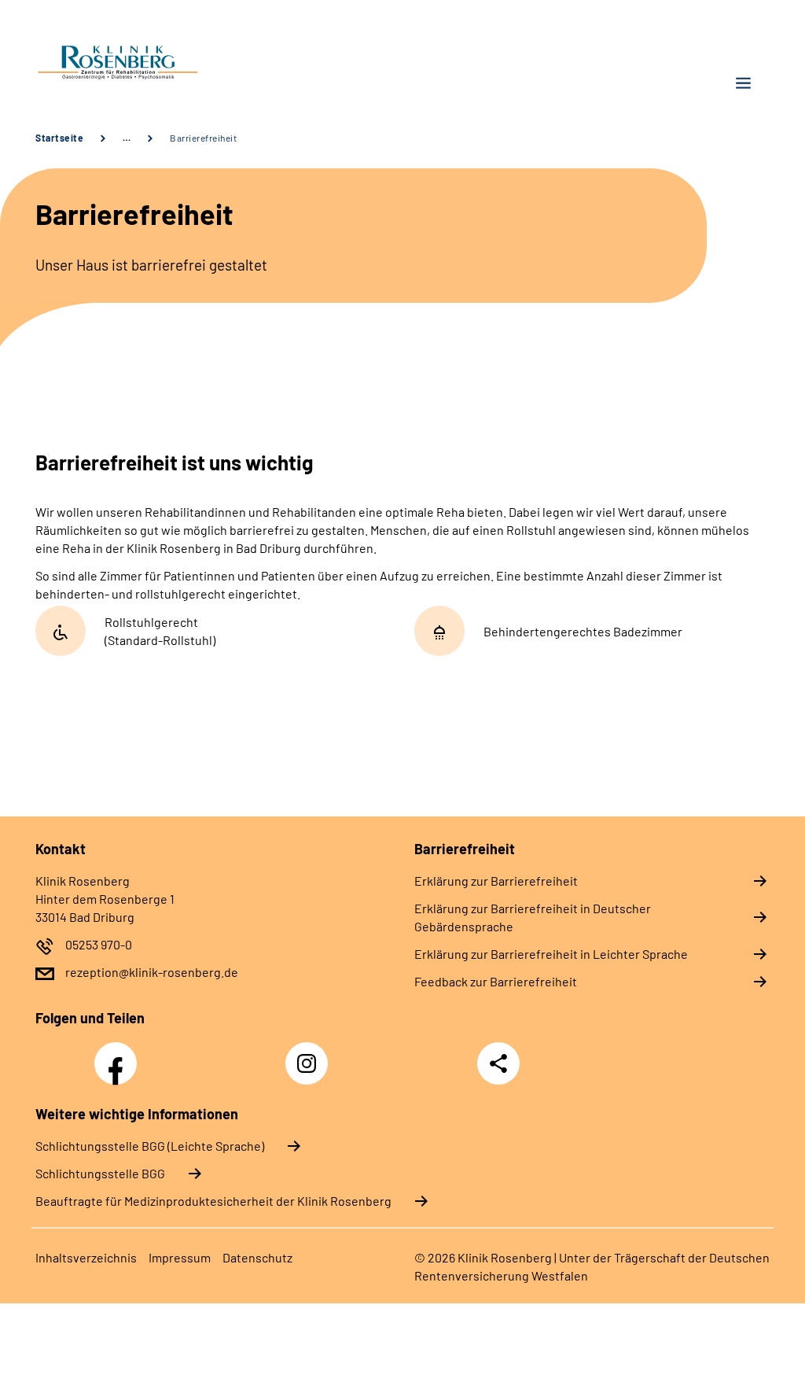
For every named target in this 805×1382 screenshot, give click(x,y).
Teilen (498, 1063)
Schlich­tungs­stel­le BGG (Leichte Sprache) (149, 1145)
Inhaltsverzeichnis (86, 1257)
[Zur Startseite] (213, 64)
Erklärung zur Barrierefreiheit (496, 880)
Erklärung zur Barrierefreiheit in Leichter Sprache (551, 953)
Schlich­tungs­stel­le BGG (100, 1173)
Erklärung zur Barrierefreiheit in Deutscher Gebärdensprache (532, 917)
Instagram (310, 1054)
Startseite (59, 137)
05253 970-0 (98, 944)
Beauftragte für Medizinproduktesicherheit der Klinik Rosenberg (213, 1200)
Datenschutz (257, 1257)
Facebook (119, 1054)
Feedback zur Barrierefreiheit (495, 981)
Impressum (180, 1257)
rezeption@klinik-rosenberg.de (151, 971)
